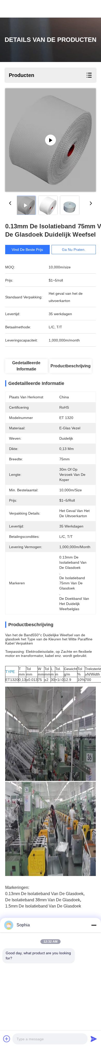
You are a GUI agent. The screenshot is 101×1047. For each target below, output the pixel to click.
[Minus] (94, 925)
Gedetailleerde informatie (26, 366)
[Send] (94, 1038)
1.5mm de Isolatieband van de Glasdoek (43, 906)
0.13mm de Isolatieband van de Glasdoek (44, 893)
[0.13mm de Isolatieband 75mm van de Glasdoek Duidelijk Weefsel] (50, 140)
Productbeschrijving (71, 366)
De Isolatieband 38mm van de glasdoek (42, 900)
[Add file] (6, 1038)
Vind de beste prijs (27, 249)
